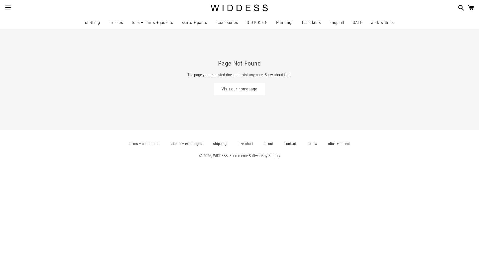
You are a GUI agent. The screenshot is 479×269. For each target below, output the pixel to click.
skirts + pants (194, 22)
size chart (245, 143)
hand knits (311, 22)
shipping (220, 143)
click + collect (339, 143)
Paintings (285, 22)
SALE (357, 22)
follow (312, 143)
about (268, 143)
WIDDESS (220, 155)
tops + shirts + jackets (152, 22)
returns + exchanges (185, 143)
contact (290, 143)
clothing (92, 22)
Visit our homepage (239, 88)
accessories (227, 22)
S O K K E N (257, 22)
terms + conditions (144, 143)
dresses (116, 22)
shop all (337, 22)
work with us (382, 22)
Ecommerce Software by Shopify (255, 155)
